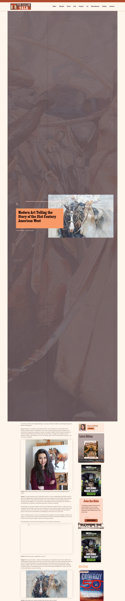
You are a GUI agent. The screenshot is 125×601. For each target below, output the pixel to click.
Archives (111, 6)
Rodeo (54, 6)
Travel (68, 6)
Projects (81, 6)
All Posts (90, 428)
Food (74, 6)
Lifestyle (61, 6)
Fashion (104, 6)
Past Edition (83, 571)
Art (87, 6)
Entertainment (95, 6)
